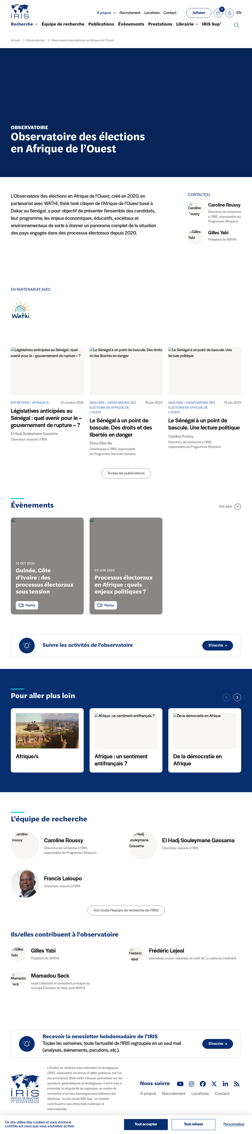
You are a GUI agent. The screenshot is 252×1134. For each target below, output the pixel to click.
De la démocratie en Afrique (197, 760)
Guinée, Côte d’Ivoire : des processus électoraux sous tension (45, 581)
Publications (101, 24)
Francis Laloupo (63, 879)
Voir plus (225, 507)
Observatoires (35, 40)
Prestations (160, 24)
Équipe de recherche (63, 24)
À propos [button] (104, 13)
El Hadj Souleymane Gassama (198, 841)
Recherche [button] (22, 24)
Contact (170, 13)
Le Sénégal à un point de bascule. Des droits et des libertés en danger (121, 428)
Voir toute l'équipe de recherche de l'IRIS (126, 911)
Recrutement (130, 13)
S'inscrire (215, 646)
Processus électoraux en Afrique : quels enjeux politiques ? (123, 585)
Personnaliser (234, 1124)
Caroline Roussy (224, 205)
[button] (237, 697)
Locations (152, 13)
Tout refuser (193, 1124)
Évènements (131, 24)
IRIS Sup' (211, 24)
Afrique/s (27, 757)
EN (238, 13)
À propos (148, 1094)
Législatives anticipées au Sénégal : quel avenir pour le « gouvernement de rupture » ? (46, 418)
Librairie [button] (185, 24)
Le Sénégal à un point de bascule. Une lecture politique (204, 424)
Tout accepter (146, 1124)
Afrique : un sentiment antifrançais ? (121, 760)
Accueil (15, 40)
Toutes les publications (126, 473)
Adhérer (198, 13)
